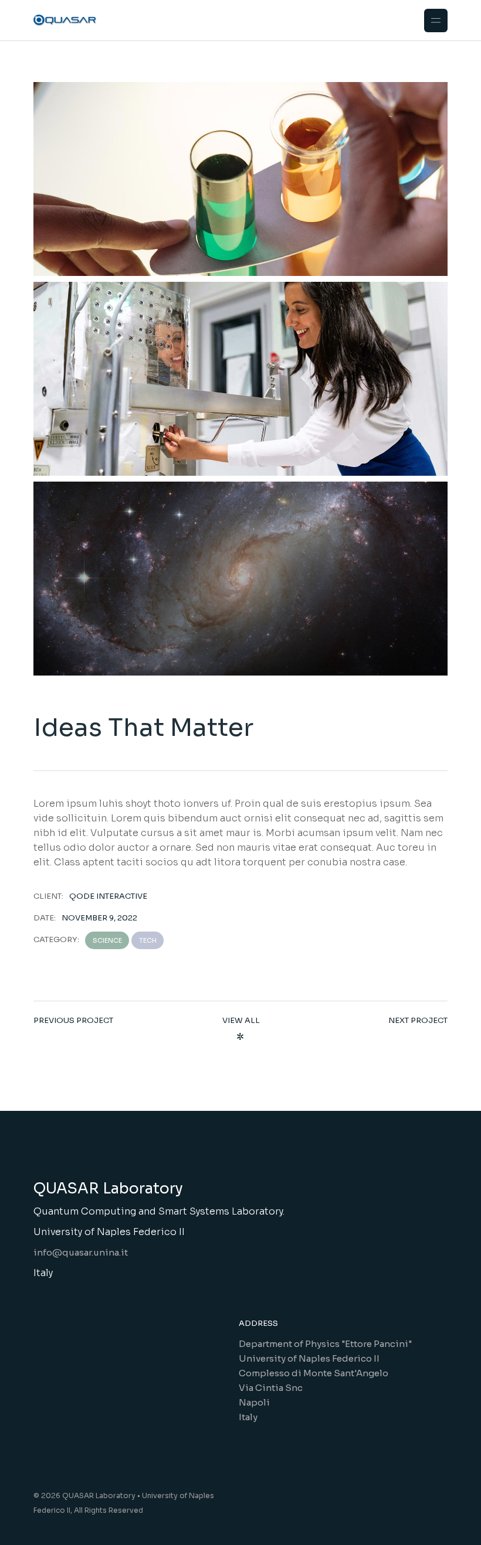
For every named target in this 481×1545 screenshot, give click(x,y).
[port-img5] (240, 579)
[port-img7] (240, 179)
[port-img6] (240, 379)
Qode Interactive (108, 896)
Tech (148, 940)
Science (107, 940)
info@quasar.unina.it (80, 1252)
